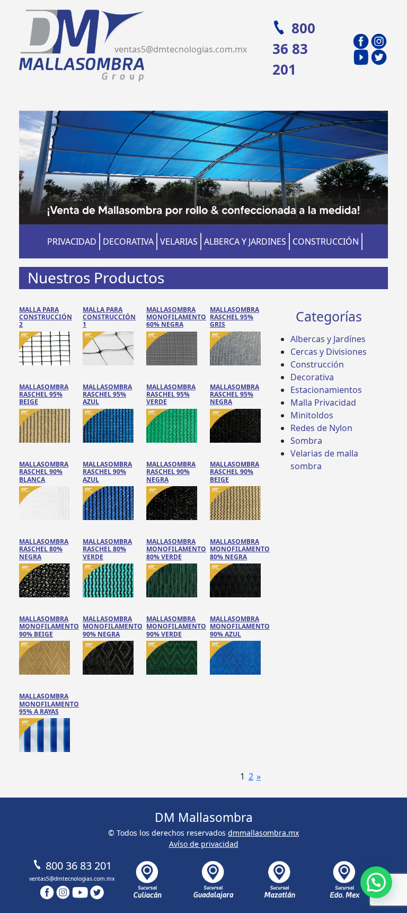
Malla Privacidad (323, 402)
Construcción (326, 241)
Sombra (306, 440)
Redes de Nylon (321, 428)
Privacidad (71, 241)
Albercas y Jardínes (328, 339)
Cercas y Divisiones (328, 351)
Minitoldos (311, 415)
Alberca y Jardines (245, 241)
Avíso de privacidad (203, 844)
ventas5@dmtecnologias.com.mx (180, 49)
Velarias (179, 241)
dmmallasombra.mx (263, 833)
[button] (376, 882)
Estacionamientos (326, 390)
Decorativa (128, 241)
